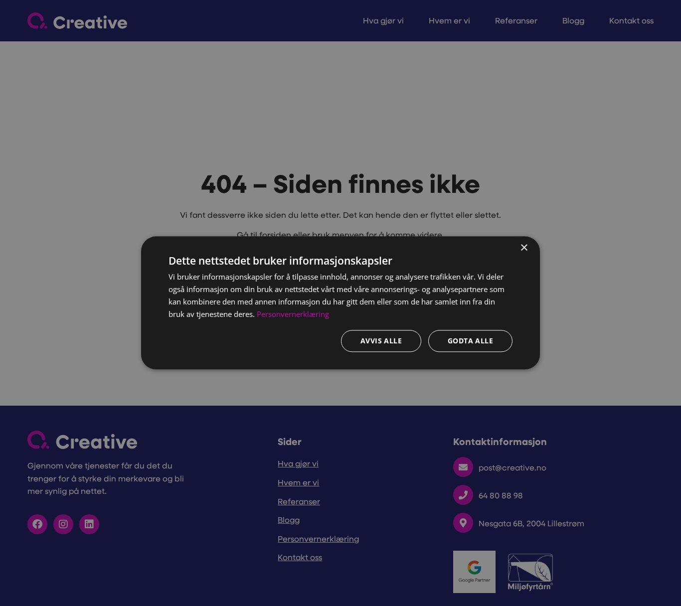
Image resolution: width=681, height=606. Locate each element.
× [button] (523, 248)
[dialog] (340, 302)
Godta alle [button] (470, 341)
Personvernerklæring (293, 314)
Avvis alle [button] (381, 341)
